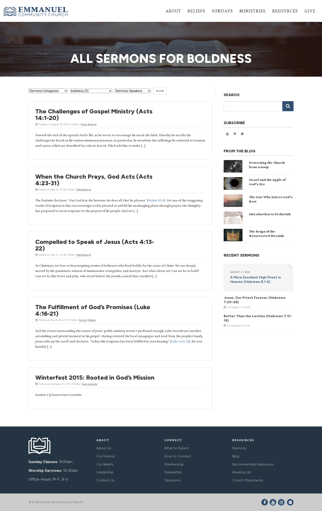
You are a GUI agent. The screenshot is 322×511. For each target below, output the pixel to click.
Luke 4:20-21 (180, 341)
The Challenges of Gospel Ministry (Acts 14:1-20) (93, 114)
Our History (105, 456)
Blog (235, 456)
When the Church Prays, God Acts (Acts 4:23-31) (93, 180)
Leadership (104, 472)
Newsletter (173, 472)
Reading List (241, 472)
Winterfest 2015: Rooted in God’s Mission (94, 377)
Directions (172, 480)
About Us (103, 448)
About (173, 11)
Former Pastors (87, 320)
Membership (174, 464)
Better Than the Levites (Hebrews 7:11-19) (258, 318)
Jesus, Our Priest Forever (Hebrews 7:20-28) (254, 300)
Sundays (222, 11)
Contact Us (105, 480)
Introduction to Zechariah (270, 214)
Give (309, 11)
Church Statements (247, 480)
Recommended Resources (253, 464)
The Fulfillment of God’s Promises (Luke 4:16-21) (92, 310)
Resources (285, 11)
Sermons (239, 448)
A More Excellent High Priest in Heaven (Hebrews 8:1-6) (255, 279)
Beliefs (196, 11)
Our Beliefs (105, 464)
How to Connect (177, 456)
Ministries (252, 11)
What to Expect (176, 448)
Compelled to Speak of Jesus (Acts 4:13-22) (94, 245)
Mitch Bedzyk (89, 124)
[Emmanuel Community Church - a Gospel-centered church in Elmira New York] (36, 11)
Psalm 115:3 (156, 200)
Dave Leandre (89, 384)
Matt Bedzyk (83, 189)
